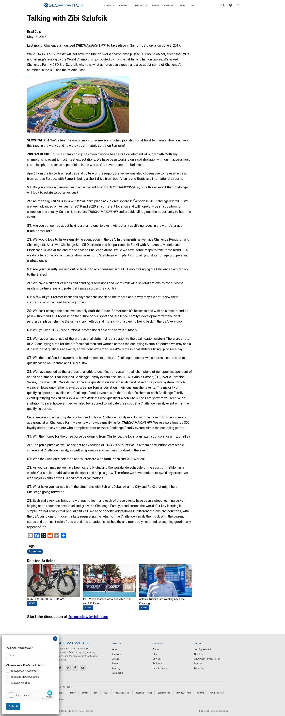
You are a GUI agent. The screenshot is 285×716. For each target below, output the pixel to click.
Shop (182, 5)
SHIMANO (200, 693)
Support (198, 663)
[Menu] (238, 5)
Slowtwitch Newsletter (24, 671)
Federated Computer (218, 711)
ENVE (96, 693)
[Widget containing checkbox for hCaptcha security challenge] (30, 695)
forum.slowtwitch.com (88, 616)
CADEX (62, 693)
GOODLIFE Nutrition (143, 693)
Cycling (115, 659)
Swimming (117, 673)
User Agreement (202, 649)
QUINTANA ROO (164, 693)
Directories (140, 5)
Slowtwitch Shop (21, 682)
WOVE (61, 699)
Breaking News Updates (25, 676)
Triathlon (116, 654)
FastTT (73, 693)
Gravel (115, 663)
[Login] (230, 5)
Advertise (199, 668)
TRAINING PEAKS (217, 693)
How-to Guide (160, 668)
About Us (198, 654)
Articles (109, 5)
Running (116, 668)
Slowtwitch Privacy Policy (207, 659)
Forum (155, 5)
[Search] (223, 5)
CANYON (85, 693)
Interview (35, 551)
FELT (106, 693)
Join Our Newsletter (19, 647)
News (114, 649)
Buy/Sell (124, 5)
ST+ (192, 5)
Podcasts (169, 5)
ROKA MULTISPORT (183, 693)
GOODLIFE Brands (121, 693)
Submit (13, 706)
